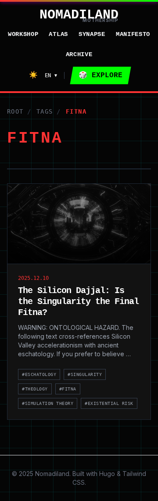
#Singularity (85, 374)
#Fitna (67, 388)
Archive (79, 54)
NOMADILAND (79, 15)
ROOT (15, 111)
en (51, 75)
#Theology (35, 388)
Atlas (58, 34)
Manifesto (133, 34)
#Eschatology (39, 374)
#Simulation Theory (47, 403)
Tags (44, 111)
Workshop (23, 34)
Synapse (92, 34)
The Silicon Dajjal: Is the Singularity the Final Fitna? (78, 302)
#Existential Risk (109, 403)
